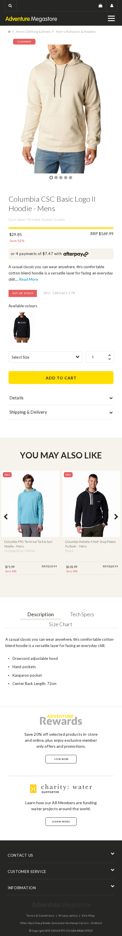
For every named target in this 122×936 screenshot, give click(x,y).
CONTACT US (20, 855)
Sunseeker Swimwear (65, 923)
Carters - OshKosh (90, 923)
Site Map (88, 915)
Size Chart (60, 624)
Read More (28, 279)
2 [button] (55, 178)
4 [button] (65, 178)
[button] (10, 5)
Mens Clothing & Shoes (33, 31)
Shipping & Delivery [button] (28, 412)
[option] (61, 109)
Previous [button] (5, 517)
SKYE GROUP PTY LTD (57, 930)
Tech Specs (82, 614)
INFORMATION (22, 888)
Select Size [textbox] (20, 357)
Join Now (61, 759)
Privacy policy (68, 915)
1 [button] (51, 178)
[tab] (61, 399)
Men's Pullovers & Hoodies (76, 31)
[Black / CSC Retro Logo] (22, 327)
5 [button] (70, 178)
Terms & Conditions (40, 915)
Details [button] (16, 397)
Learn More (61, 821)
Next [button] (116, 517)
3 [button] (60, 178)
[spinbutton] (100, 357)
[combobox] (45, 357)
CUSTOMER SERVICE (27, 871)
